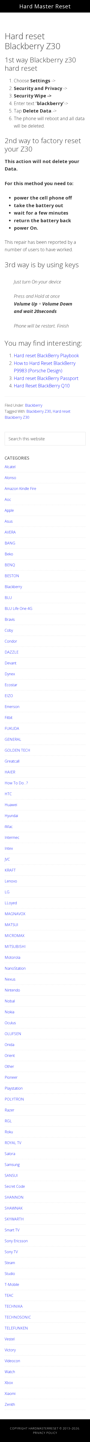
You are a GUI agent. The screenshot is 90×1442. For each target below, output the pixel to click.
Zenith (10, 1404)
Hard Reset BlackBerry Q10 (42, 386)
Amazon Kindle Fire (20, 488)
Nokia (9, 1011)
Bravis (10, 619)
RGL (8, 1120)
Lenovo (11, 881)
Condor (11, 641)
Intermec (12, 837)
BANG (10, 543)
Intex (9, 848)
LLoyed (11, 902)
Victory (10, 1349)
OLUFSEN (13, 1033)
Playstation (14, 1088)
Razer (9, 1110)
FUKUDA (12, 728)
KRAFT (10, 870)
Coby (9, 630)
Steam (10, 1262)
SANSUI (11, 1175)
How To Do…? (16, 782)
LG (7, 892)
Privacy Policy (45, 1433)
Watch (10, 1371)
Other (9, 1066)
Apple (9, 510)
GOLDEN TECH (17, 750)
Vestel (10, 1339)
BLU (8, 597)
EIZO (9, 695)
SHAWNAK (14, 1208)
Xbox (9, 1382)
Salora (10, 1153)
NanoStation (15, 968)
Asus (9, 521)
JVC (7, 859)
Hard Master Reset (45, 6)
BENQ (10, 564)
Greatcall (12, 761)
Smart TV (12, 1230)
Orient (10, 1055)
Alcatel (10, 466)
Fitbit (8, 717)
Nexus (10, 979)
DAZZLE (11, 652)
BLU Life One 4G (18, 608)
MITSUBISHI (15, 946)
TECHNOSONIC (18, 1317)
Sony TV (11, 1251)
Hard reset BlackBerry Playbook (46, 355)
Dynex (10, 673)
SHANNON (14, 1197)
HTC (8, 793)
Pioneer (11, 1077)
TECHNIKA (14, 1306)
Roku (9, 1131)
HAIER (10, 772)
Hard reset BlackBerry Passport (46, 378)
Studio (10, 1273)
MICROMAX (14, 935)
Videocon (12, 1360)
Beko (9, 554)
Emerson (12, 706)
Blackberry (33, 405)
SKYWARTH (14, 1219)
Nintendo (12, 990)
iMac (9, 826)
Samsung (12, 1164)
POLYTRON (14, 1099)
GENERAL (13, 739)
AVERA (10, 532)
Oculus (10, 1022)
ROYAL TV (13, 1142)
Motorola (12, 957)
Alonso (10, 477)
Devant (10, 663)
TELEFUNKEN (16, 1328)
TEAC (9, 1295)
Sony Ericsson (16, 1240)
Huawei (11, 804)
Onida (9, 1044)
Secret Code (15, 1186)
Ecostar (11, 684)
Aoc (8, 499)
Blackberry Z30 (38, 411)
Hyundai (11, 815)
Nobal (10, 1001)
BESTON (12, 575)
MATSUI (11, 924)
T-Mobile (12, 1284)
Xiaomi (10, 1393)
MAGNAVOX (15, 913)
